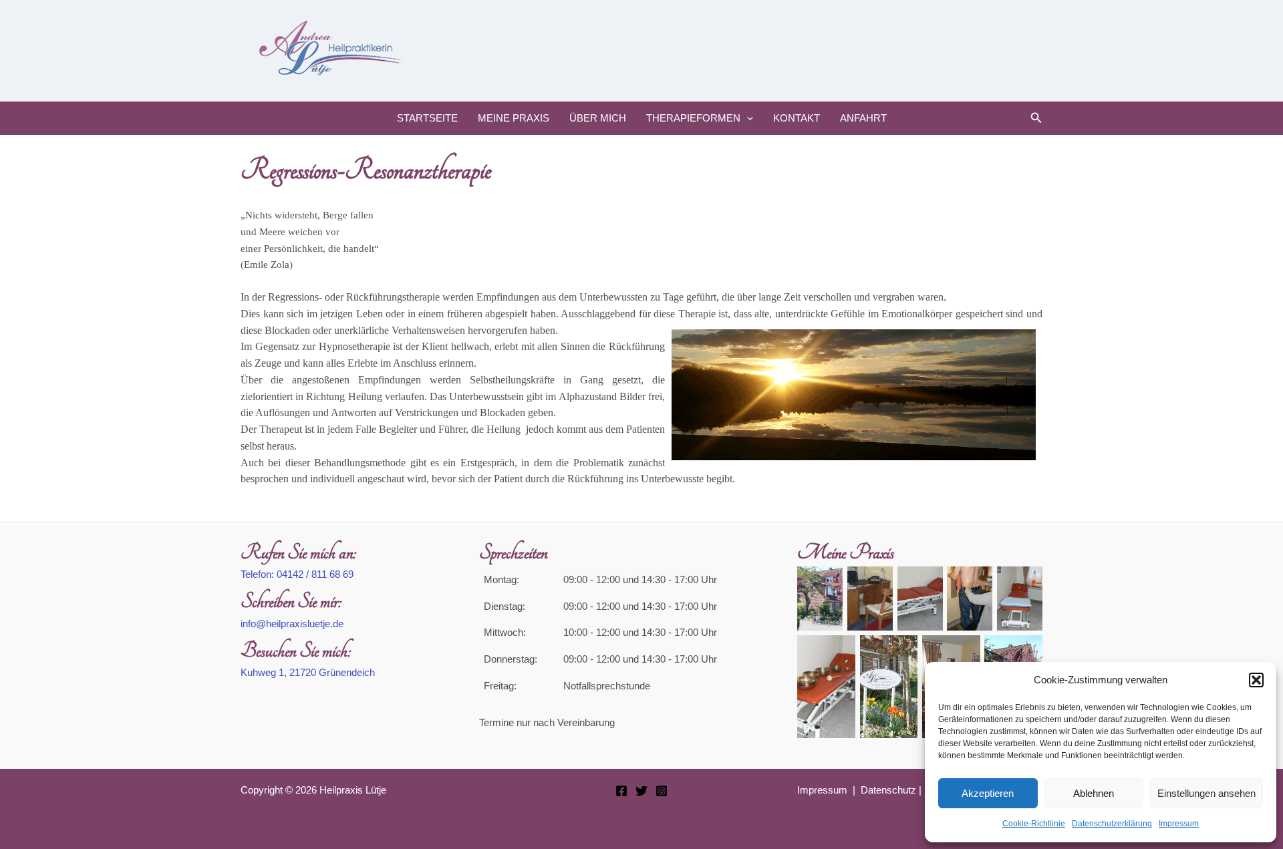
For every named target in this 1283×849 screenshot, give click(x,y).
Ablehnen (1093, 793)
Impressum (1179, 823)
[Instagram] (662, 791)
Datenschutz (888, 790)
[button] (1256, 680)
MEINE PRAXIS (513, 118)
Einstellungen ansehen (1206, 793)
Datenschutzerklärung (1112, 823)
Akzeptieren (988, 793)
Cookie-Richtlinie (1033, 823)
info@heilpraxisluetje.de (292, 623)
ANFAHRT (863, 118)
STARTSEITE (427, 118)
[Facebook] (621, 791)
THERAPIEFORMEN (693, 118)
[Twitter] (641, 791)
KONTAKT (796, 118)
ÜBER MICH (597, 118)
